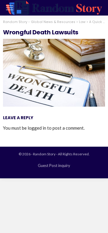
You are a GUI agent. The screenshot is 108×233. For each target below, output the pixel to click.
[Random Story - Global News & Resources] (54, 7)
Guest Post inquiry (54, 165)
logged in (37, 128)
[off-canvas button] (9, 7)
